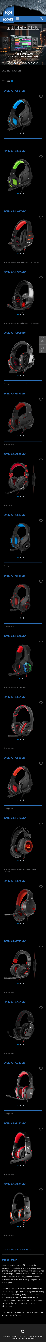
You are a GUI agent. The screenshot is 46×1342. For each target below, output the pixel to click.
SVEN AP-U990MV (15, 333)
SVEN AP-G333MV (15, 1062)
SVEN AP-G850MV (15, 757)
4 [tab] (17, 63)
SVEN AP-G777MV (15, 941)
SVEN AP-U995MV (15, 272)
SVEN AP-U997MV (15, 211)
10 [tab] (34, 63)
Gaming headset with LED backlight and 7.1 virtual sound (21, 262)
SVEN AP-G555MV (15, 1002)
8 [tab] (29, 63)
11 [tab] (37, 63)
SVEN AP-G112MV (15, 1123)
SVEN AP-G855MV (15, 697)
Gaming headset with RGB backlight (15, 687)
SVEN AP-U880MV (15, 636)
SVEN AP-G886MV (15, 575)
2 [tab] (12, 63)
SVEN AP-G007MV (15, 1184)
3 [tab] (15, 63)
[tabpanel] (23, 44)
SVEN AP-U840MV (15, 818)
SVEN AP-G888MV (15, 454)
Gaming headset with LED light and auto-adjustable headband (20, 870)
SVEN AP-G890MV (15, 393)
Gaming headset (9, 444)
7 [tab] (26, 63)
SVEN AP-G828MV (15, 881)
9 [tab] (31, 63)
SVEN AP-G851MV (15, 90)
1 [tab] (9, 63)
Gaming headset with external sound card (17, 384)
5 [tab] (20, 63)
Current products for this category (16, 1249)
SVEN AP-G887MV (15, 515)
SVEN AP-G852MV (15, 151)
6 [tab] (23, 63)
